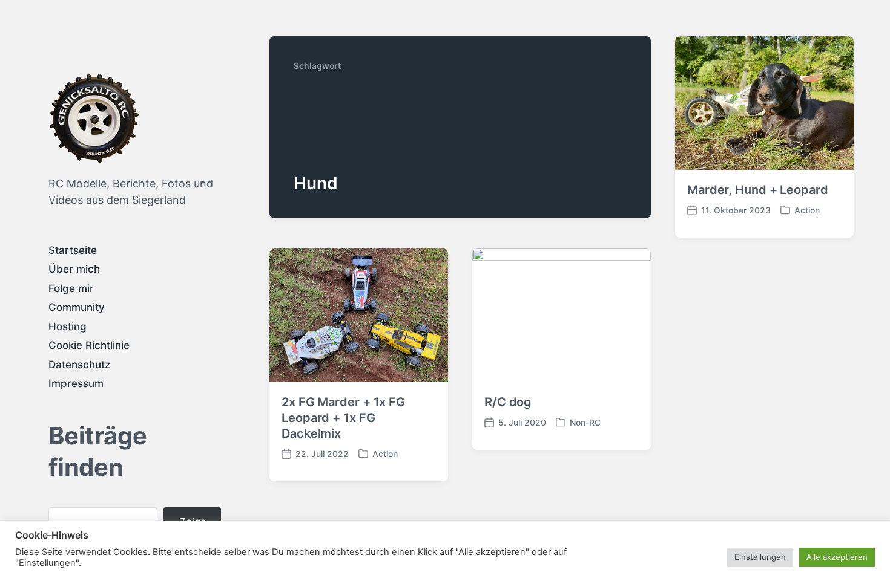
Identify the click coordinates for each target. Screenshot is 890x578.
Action (807, 210)
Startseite (72, 250)
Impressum (76, 383)
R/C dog (508, 402)
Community (76, 307)
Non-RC (585, 422)
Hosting (67, 326)
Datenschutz (79, 365)
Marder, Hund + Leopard (757, 190)
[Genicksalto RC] (93, 118)
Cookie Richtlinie (89, 345)
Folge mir (71, 288)
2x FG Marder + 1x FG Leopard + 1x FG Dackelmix (343, 418)
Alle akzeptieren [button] (837, 557)
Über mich (74, 269)
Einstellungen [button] (760, 557)
